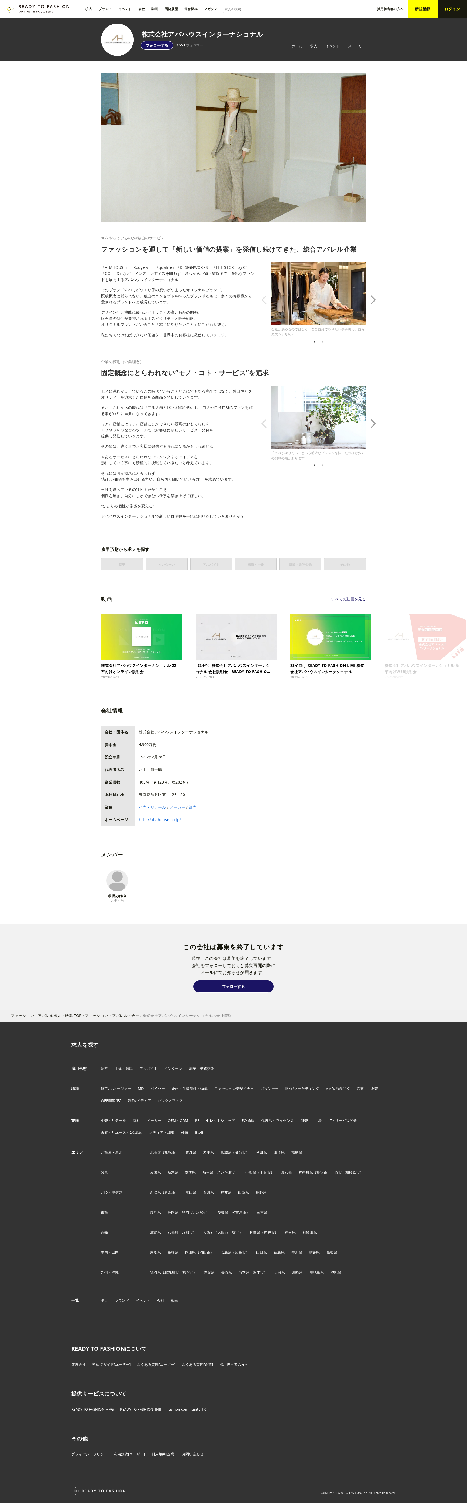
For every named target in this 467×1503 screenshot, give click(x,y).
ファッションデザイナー (234, 1088)
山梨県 (243, 1192)
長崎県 (226, 1272)
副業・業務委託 (201, 1068)
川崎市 (336, 1172)
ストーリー (357, 45)
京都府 (173, 1232)
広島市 (240, 1252)
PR (197, 1120)
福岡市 (187, 1272)
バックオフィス (170, 1100)
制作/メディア (139, 1100)
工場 (318, 1120)
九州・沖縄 (110, 1272)
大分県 (279, 1272)
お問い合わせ (193, 1454)
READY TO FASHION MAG (92, 1409)
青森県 (191, 1152)
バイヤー (158, 1088)
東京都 (286, 1172)
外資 (184, 1132)
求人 (313, 45)
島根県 (173, 1252)
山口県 (261, 1252)
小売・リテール (152, 807)
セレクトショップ (220, 1120)
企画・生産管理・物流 (190, 1088)
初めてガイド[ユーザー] (111, 1364)
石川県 (208, 1192)
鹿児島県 (316, 1272)
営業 (360, 1088)
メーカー (177, 807)
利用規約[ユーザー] (129, 1454)
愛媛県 (314, 1252)
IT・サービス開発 (343, 1120)
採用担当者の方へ (233, 1364)
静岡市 (187, 1212)
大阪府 (208, 1232)
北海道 (155, 1152)
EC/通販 (248, 1120)
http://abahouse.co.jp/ (160, 819)
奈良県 (290, 1232)
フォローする (157, 45)
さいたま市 (226, 1172)
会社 (160, 1300)
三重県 (262, 1212)
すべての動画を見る (348, 598)
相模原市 (352, 1172)
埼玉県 (208, 1172)
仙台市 (240, 1152)
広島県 (226, 1252)
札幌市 (169, 1152)
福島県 (296, 1152)
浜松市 (201, 1212)
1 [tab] (314, 341)
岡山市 (204, 1252)
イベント (332, 45)
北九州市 (171, 1272)
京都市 (187, 1232)
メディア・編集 (161, 1132)
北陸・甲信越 (111, 1192)
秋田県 (261, 1152)
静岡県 (173, 1212)
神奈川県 (306, 1172)
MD (141, 1088)
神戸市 (269, 1232)
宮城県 (226, 1152)
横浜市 (321, 1172)
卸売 (193, 807)
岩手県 (208, 1152)
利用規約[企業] (163, 1454)
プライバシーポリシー (89, 1454)
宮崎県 (297, 1272)
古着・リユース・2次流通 (121, 1132)
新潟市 (169, 1192)
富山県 (191, 1192)
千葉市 (265, 1172)
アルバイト (148, 1068)
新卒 (104, 1068)
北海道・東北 (111, 1152)
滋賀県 (155, 1232)
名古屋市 (239, 1212)
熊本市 (258, 1272)
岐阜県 (155, 1212)
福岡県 (155, 1272)
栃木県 (173, 1172)
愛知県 (223, 1212)
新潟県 (155, 1192)
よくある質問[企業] (197, 1364)
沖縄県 (336, 1272)
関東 (104, 1172)
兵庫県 (254, 1232)
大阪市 (223, 1232)
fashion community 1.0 (187, 1409)
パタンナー (270, 1088)
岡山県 (190, 1252)
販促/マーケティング (302, 1088)
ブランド (122, 1300)
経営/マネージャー (116, 1088)
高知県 (331, 1252)
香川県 (296, 1252)
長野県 (261, 1192)
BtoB (199, 1132)
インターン (173, 1068)
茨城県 (155, 1172)
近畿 (104, 1232)
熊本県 (244, 1272)
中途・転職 (124, 1068)
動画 (174, 1300)
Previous (267, 300)
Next (370, 300)
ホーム (296, 45)
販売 (374, 1088)
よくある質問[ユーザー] (156, 1364)
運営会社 (78, 1364)
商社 (136, 1120)
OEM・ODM (178, 1120)
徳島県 (279, 1252)
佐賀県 (209, 1272)
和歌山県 (310, 1232)
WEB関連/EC (111, 1100)
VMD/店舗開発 (338, 1088)
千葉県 (250, 1172)
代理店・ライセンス (277, 1120)
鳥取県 (155, 1252)
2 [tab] (322, 341)
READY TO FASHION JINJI (140, 1409)
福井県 (226, 1192)
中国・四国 (110, 1252)
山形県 (279, 1152)
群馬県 (190, 1172)
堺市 (235, 1232)
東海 (104, 1212)
